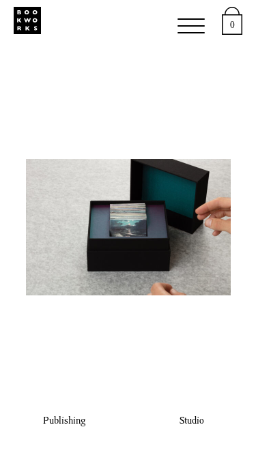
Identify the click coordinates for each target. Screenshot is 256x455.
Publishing (64, 421)
